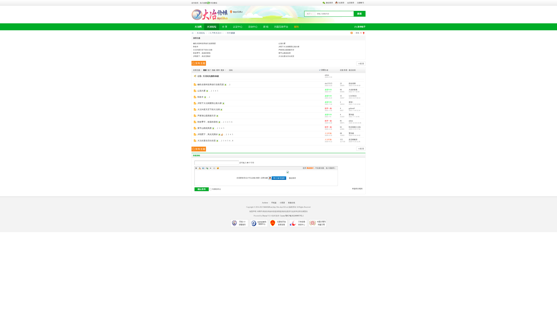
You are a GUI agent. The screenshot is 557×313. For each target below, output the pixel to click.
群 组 (265, 27)
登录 (258, 178)
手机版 (273, 203)
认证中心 (237, 27)
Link (207, 168)
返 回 (362, 64)
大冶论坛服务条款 (211, 76)
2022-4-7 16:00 (354, 92)
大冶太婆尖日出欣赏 (286, 56)
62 (341, 127)
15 (341, 96)
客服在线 (291, 203)
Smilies (217, 168)
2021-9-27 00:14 (354, 98)
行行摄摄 (231, 33)
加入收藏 (203, 3)
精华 (218, 70)
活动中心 (252, 27)
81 (341, 121)
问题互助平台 (281, 27)
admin (327, 75)
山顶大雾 (281, 43)
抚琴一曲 (328, 108)
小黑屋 (282, 203)
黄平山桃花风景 (284, 53)
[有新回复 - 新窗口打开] (195, 85)
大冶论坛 (211, 27)
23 (341, 83)
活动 (231, 70)
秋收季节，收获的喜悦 (201, 53)
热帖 (213, 70)
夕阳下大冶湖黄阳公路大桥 (288, 47)
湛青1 (351, 102)
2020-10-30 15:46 (355, 123)
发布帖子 (361, 27)
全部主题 (196, 70)
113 (341, 140)
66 (341, 90)
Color (199, 168)
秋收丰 (195, 47)
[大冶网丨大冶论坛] (209, 20)
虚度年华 (328, 90)
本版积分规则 (357, 189)
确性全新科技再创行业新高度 (204, 43)
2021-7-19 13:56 (354, 104)
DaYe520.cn (267, 207)
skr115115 (328, 83)
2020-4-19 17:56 (354, 129)
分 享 (224, 27)
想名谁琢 (352, 83)
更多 (222, 70)
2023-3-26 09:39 (354, 85)
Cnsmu (282, 216)
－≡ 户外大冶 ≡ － (216, 33)
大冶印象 (328, 133)
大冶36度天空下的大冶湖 (202, 50)
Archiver (265, 203)
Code (214, 168)
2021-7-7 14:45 (354, 117)
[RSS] (352, 33)
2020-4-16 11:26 (354, 141)
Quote (210, 168)
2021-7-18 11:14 (354, 110)
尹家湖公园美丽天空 (286, 50)
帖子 (309, 14)
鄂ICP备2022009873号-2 (294, 216)
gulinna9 (352, 108)
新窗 (323, 70)
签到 (296, 27)
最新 (205, 70)
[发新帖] (198, 63)
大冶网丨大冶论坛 (192, 33)
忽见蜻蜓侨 (353, 140)
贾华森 (351, 115)
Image (203, 168)
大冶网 (198, 27)
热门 (209, 70)
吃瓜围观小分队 (355, 127)
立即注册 (264, 178)
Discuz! (265, 216)
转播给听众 (216, 189)
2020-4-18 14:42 (354, 135)
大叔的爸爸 (353, 90)
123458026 (353, 96)
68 (341, 133)
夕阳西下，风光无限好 (201, 56)
